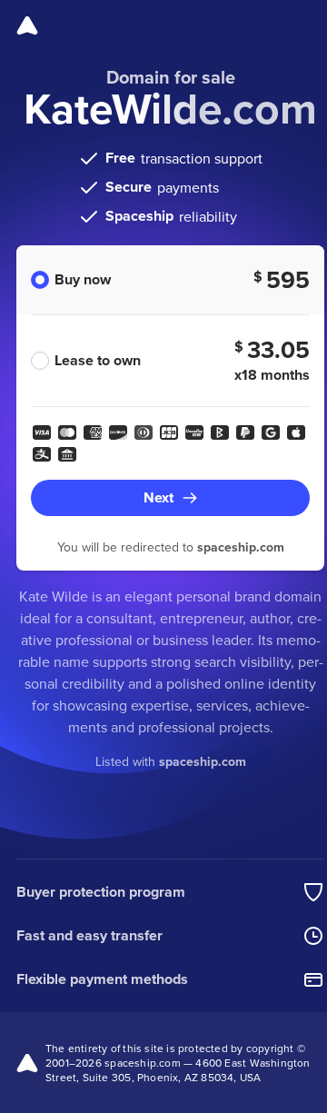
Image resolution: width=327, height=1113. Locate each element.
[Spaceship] (27, 25)
